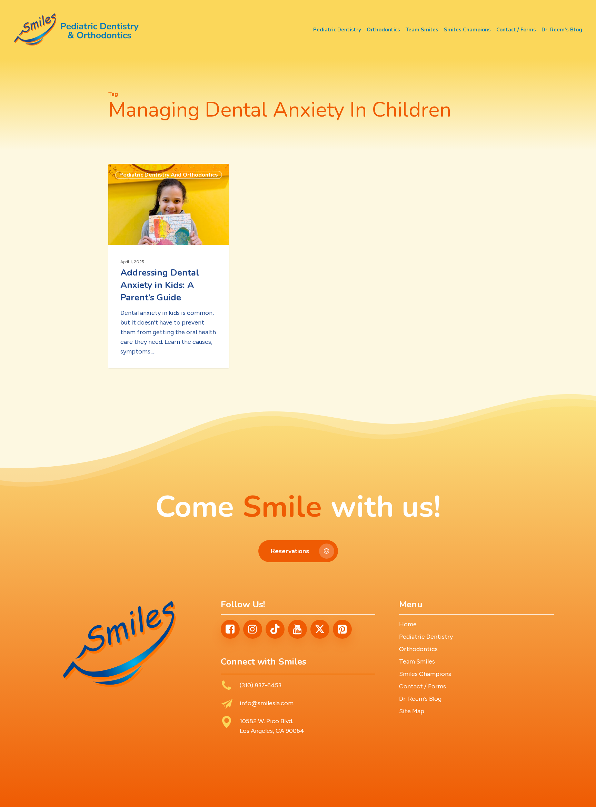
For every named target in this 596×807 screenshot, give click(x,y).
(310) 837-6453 (260, 685)
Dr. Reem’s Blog (420, 699)
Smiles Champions (425, 674)
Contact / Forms (422, 686)
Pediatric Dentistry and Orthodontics (168, 175)
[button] (298, 551)
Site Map (411, 711)
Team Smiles (417, 661)
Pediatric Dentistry (426, 636)
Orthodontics (418, 649)
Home (408, 624)
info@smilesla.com (267, 703)
